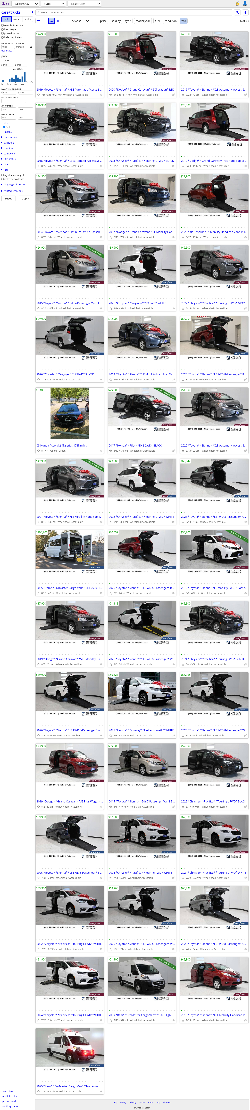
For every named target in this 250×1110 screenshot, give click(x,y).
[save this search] (245, 12)
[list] (38, 21)
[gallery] (51, 21)
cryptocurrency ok (14, 175)
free (7, 60)
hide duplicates (13, 37)
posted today (11, 33)
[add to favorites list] (38, 95)
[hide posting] (101, 95)
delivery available (14, 179)
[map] (58, 21)
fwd (8, 127)
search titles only (13, 25)
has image (10, 29)
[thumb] (45, 21)
